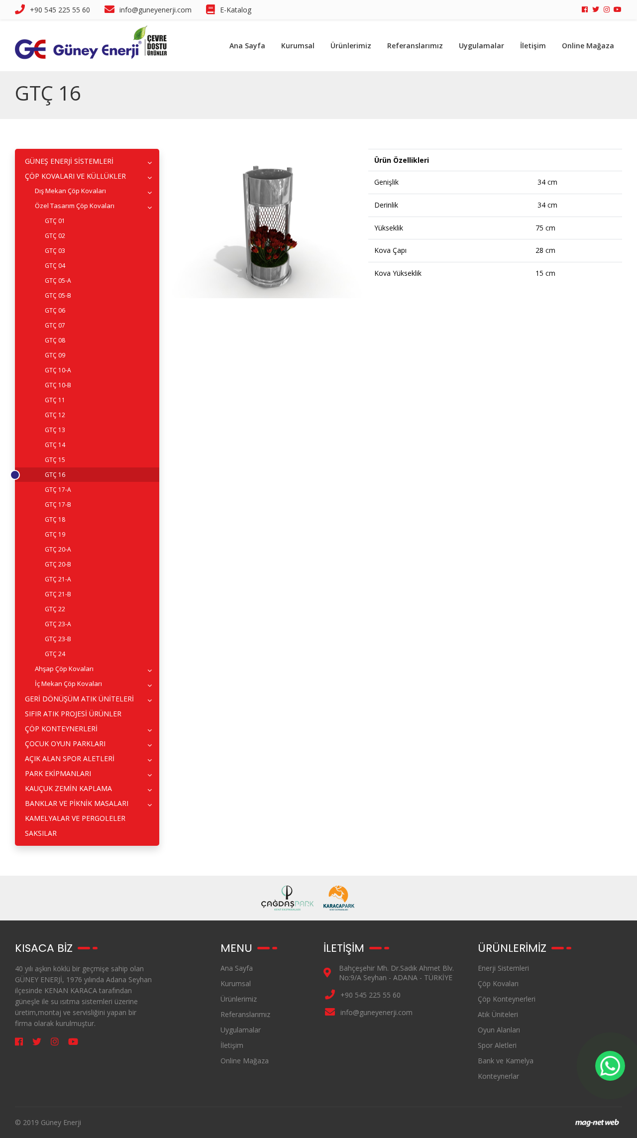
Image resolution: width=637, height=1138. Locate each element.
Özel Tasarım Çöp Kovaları (74, 205)
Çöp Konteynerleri (506, 999)
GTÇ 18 (55, 519)
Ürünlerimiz (350, 45)
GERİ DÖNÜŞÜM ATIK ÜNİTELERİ (79, 698)
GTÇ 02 (55, 235)
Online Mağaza (588, 45)
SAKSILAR (41, 833)
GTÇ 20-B (58, 564)
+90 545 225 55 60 (60, 9)
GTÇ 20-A (58, 549)
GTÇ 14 (55, 445)
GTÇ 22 (55, 609)
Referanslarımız (415, 45)
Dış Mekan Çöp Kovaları (70, 190)
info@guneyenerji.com (155, 9)
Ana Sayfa (247, 45)
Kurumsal (298, 45)
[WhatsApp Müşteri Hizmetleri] (610, 1066)
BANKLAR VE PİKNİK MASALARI (76, 803)
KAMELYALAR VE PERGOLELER (75, 818)
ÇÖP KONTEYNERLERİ (61, 728)
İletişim (533, 45)
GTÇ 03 (55, 250)
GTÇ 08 (55, 340)
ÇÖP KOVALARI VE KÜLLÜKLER (75, 176)
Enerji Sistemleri (503, 968)
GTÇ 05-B (58, 295)
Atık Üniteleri (498, 1014)
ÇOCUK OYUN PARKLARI (65, 743)
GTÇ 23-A (58, 624)
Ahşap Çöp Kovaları (64, 668)
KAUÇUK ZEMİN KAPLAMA (68, 788)
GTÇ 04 (55, 265)
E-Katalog (235, 9)
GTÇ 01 (55, 221)
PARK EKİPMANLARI (58, 773)
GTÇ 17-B (58, 504)
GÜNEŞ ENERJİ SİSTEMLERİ (69, 161)
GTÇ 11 (55, 400)
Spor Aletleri (497, 1045)
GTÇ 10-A (58, 370)
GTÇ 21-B (58, 594)
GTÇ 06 (55, 310)
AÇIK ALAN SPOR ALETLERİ (69, 758)
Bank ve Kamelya (505, 1060)
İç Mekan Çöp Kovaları (68, 683)
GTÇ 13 (55, 430)
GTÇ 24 (55, 654)
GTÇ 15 (55, 459)
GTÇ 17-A (58, 489)
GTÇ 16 (55, 474)
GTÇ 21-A (58, 579)
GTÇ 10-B (58, 385)
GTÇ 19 (55, 534)
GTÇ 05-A (58, 280)
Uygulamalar (481, 45)
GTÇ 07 (55, 325)
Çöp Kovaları (498, 983)
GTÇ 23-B (58, 639)
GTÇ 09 (55, 355)
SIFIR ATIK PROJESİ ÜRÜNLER (73, 713)
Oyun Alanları (499, 1029)
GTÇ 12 (55, 415)
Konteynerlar (498, 1076)
